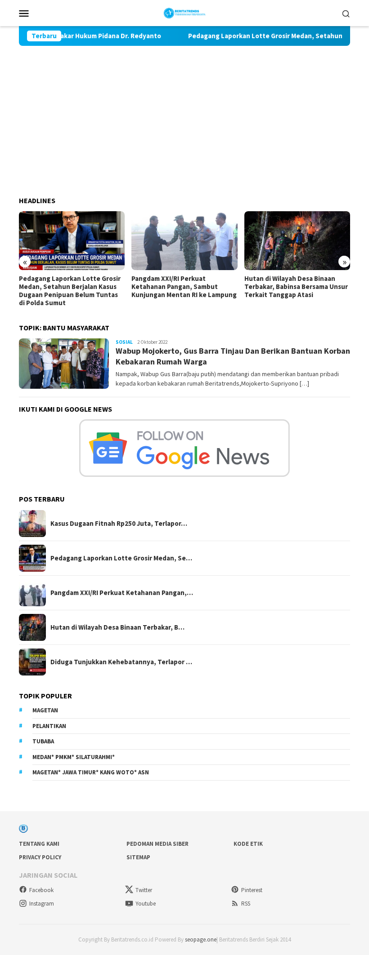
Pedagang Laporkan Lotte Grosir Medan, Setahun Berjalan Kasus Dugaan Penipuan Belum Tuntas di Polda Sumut (70, 291)
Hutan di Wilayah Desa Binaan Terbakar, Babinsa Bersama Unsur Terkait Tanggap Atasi (296, 287)
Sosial (124, 342)
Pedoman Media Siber (157, 844)
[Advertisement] (184, 113)
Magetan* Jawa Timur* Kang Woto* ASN (90, 772)
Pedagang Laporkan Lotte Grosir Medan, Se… (121, 558)
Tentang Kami (39, 844)
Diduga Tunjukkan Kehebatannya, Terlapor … (121, 662)
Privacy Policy (40, 857)
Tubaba (43, 741)
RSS (245, 903)
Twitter (143, 890)
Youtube (145, 903)
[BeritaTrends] (185, 12)
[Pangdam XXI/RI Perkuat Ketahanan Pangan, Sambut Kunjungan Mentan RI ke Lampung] (184, 241)
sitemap (138, 857)
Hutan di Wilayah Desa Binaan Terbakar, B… (117, 627)
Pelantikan (49, 726)
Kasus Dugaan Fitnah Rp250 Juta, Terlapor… (118, 524)
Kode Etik (248, 844)
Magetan (45, 710)
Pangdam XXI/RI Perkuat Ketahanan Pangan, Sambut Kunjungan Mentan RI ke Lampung (184, 287)
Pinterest (251, 890)
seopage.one (200, 939)
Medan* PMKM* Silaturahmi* (73, 757)
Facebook (41, 890)
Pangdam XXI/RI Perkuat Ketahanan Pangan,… (121, 593)
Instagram (41, 903)
